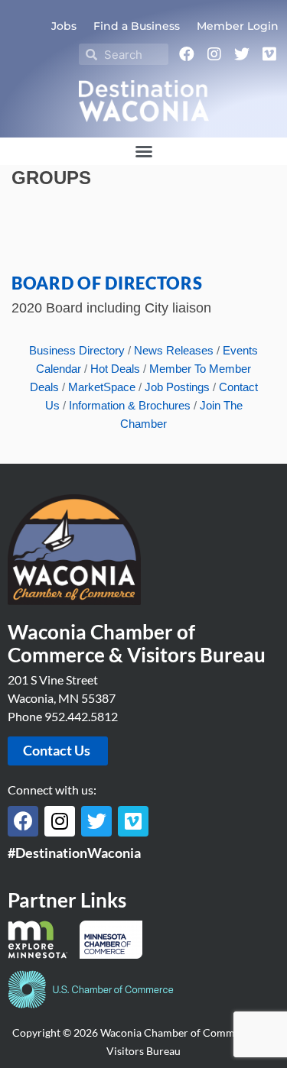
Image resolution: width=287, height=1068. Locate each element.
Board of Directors (107, 283)
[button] (144, 151)
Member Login (238, 26)
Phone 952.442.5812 (63, 716)
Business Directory (77, 350)
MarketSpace (101, 386)
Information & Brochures (130, 405)
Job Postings (177, 386)
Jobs (64, 26)
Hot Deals (115, 368)
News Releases (174, 350)
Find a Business (136, 26)
